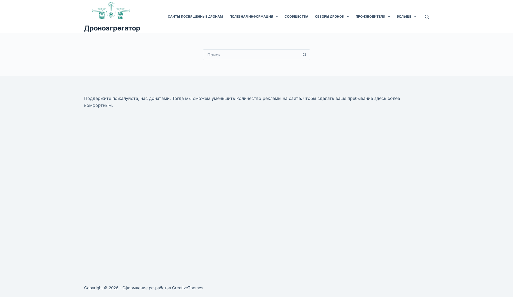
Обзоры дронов (329, 16)
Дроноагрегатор (112, 28)
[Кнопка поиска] (304, 54)
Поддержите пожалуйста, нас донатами (127, 98)
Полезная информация (251, 16)
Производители (370, 16)
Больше (404, 16)
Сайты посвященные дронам (195, 16)
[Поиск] (427, 17)
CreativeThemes (187, 287)
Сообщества (296, 16)
